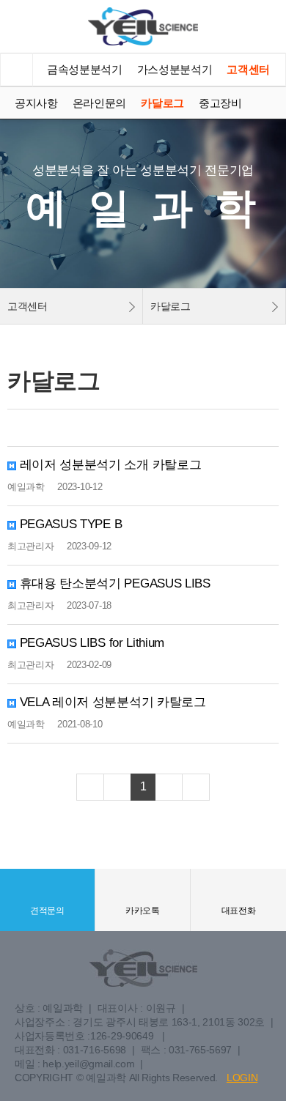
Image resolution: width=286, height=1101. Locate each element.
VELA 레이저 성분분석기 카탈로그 (111, 702)
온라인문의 (99, 103)
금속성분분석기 (84, 69)
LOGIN (242, 1077)
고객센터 (248, 69)
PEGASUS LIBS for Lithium (90, 643)
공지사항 (36, 103)
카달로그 (162, 103)
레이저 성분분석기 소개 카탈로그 (108, 465)
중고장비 (220, 103)
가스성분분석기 (175, 69)
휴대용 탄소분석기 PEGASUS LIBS (113, 583)
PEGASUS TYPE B (69, 524)
